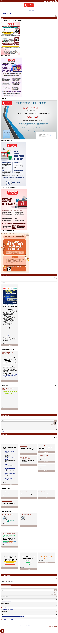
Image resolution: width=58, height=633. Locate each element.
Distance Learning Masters (7, 617)
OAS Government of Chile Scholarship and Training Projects (13, 616)
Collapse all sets (54, 279)
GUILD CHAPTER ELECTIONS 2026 (8, 533)
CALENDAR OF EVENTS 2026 (43, 553)
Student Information (4, 434)
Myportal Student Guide (6, 601)
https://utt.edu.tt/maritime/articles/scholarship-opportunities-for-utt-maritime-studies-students (10, 375)
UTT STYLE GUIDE (23, 553)
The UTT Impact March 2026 (25, 514)
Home (30, 10)
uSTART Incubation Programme (8, 285)
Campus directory (38, 625)
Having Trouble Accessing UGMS (8, 445)
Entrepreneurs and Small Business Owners (8, 389)
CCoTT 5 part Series (6, 607)
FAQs (3, 431)
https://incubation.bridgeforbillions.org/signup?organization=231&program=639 (10, 336)
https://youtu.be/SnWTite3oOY (10, 474)
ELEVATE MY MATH (5, 553)
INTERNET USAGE (41, 491)
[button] (55, 421)
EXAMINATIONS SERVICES (43, 455)
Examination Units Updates (6, 575)
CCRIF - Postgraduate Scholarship (8, 619)
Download (13, 345)
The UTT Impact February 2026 (7, 514)
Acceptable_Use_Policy (6, 491)
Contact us (22, 625)
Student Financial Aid (5, 415)
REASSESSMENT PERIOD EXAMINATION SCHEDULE (25, 458)
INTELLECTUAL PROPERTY (7, 501)
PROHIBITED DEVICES (42, 465)
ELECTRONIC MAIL (23, 491)
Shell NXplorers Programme (7, 609)
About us (17, 625)
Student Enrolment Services (6, 585)
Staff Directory (29, 625)
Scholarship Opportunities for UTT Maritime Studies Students (8, 353)
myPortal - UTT (7, 13)
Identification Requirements (43, 445)
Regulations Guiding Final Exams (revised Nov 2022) (26, 445)
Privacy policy (10, 625)
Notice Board (3, 18)
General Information (4, 275)
